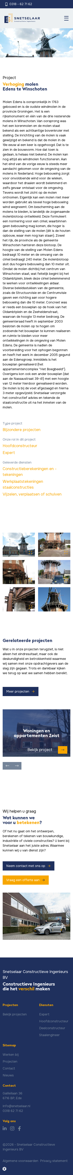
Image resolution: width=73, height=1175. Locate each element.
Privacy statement (54, 1161)
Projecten (10, 1061)
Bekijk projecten (15, 1014)
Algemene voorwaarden (20, 1161)
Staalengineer (49, 1035)
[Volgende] (16, 766)
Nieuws (8, 1075)
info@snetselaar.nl (16, 1106)
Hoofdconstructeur (20, 445)
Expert (9, 452)
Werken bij (11, 1055)
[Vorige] (7, 766)
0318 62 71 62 (13, 1111)
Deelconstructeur (52, 1028)
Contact (9, 1068)
